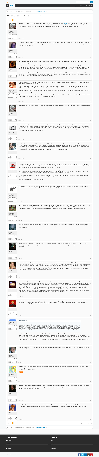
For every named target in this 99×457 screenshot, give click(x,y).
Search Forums (10, 8)
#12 (90, 258)
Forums (12, 5)
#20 (90, 419)
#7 (90, 158)
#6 (90, 139)
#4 (90, 101)
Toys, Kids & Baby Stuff (16, 17)
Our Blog (8, 443)
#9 (90, 201)
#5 (90, 120)
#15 (90, 315)
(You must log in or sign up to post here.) (84, 423)
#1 (90, 38)
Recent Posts (17, 8)
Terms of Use (53, 445)
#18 (90, 381)
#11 (90, 239)
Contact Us (8, 448)
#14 (90, 296)
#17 (90, 362)
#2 (90, 57)
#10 (90, 220)
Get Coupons (9, 440)
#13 (90, 277)
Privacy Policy (53, 448)
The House (65, 23)
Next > (17, 20)
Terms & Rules (54, 443)
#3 (90, 77)
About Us (8, 445)
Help (52, 440)
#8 (90, 182)
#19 (90, 400)
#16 (90, 343)
